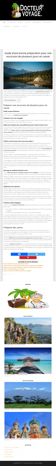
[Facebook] (19, 254)
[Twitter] (36, 254)
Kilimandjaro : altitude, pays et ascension (13, 409)
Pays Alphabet (7, 454)
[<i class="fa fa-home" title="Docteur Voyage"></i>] (4, 22)
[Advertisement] (28, 38)
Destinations (11, 22)
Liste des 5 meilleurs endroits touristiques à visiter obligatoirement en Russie (22, 439)
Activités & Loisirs (11, 274)
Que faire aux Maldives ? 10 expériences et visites (16, 374)
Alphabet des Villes (8, 457)
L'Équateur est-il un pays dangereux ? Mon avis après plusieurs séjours (22, 267)
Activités (27, 22)
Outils (24, 26)
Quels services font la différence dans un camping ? (17, 270)
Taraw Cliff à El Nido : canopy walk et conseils (14, 344)
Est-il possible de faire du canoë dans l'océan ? (16, 263)
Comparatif (16, 26)
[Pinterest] (28, 257)
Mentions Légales (8, 452)
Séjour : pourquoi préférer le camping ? (14, 269)
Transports (6, 26)
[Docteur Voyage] (28, 299)
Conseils (20, 22)
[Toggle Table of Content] (18, 100)
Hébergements (36, 22)
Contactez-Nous (8, 450)
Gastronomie (47, 22)
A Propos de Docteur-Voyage (11, 447)
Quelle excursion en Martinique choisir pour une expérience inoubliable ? (23, 265)
